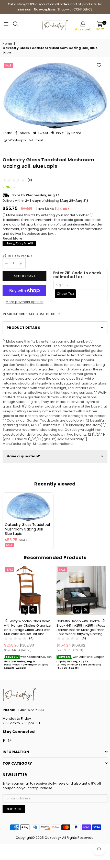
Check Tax (65, 293)
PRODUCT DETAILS (23, 327)
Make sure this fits (55, 392)
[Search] (15, 25)
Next (103, 620)
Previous (6, 620)
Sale (8, 65)
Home (7, 44)
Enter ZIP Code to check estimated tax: (77, 275)
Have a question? (23, 456)
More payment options (24, 302)
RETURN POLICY (19, 255)
